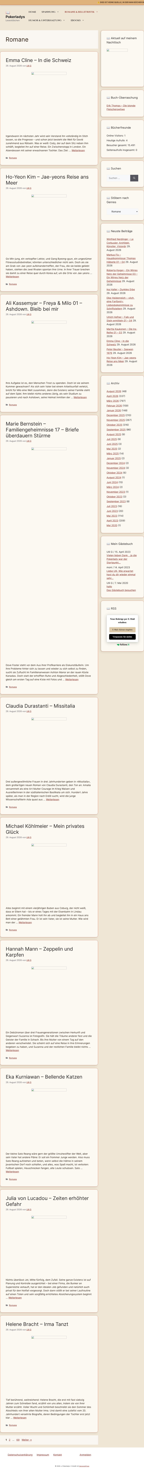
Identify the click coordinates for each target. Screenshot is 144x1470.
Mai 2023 (112, 515)
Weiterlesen (78, 150)
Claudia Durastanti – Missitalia (40, 706)
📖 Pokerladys (15, 14)
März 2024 (113, 487)
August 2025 (114, 434)
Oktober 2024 (114, 472)
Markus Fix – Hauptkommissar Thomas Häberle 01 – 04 (121, 258)
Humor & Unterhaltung (45, 20)
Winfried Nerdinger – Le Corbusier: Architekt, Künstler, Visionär (120, 243)
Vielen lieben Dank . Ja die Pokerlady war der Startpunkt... (122, 559)
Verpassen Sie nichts (122, 637)
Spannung (48, 12)
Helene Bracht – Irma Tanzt (37, 1324)
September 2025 (116, 429)
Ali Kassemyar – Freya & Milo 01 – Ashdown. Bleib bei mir (44, 306)
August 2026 (114, 391)
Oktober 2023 (114, 496)
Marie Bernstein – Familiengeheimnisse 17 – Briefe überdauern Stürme (42, 429)
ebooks (76, 20)
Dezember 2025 (116, 415)
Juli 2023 (112, 506)
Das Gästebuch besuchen (121, 590)
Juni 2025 (112, 444)
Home (32, 12)
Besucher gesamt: (117, 145)
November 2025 (116, 420)
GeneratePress (84, 1466)
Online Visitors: (115, 135)
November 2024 (116, 468)
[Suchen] (134, 178)
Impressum (43, 1454)
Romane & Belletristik (79, 12)
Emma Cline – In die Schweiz (38, 60)
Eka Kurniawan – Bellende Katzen (44, 1077)
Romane (13, 158)
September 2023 (116, 501)
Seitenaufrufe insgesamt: (121, 150)
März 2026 (113, 400)
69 (18, 1439)
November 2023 (116, 491)
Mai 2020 (112, 525)
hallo (109, 586)
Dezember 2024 (116, 463)
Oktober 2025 (114, 424)
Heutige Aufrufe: (116, 140)
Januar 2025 (114, 458)
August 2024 (114, 477)
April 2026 (112, 396)
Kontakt (57, 1454)
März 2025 (113, 453)
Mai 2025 (112, 448)
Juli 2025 (112, 439)
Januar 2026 (114, 410)
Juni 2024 (112, 482)
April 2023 (112, 520)
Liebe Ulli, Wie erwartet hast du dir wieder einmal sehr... (121, 575)
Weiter (27, 1439)
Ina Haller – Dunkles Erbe (121, 289)
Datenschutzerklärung (20, 1454)
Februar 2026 (114, 405)
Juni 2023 (112, 511)
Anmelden (85, 1454)
